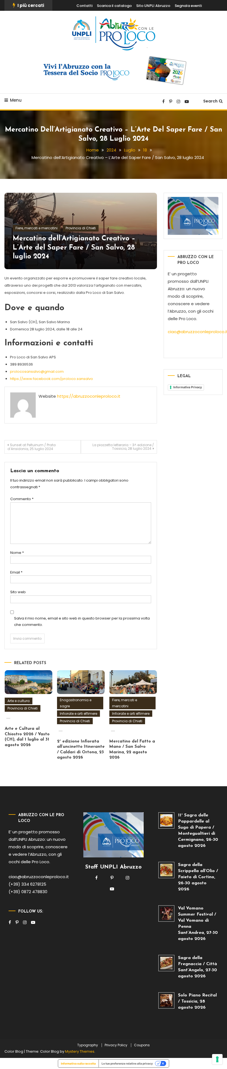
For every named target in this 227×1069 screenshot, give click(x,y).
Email (16, 572)
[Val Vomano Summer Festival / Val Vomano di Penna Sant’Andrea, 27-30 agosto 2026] (166, 913)
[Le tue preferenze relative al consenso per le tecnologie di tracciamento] (217, 1059)
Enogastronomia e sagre (75, 703)
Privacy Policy (116, 1045)
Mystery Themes (79, 1051)
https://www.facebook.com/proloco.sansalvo (51, 378)
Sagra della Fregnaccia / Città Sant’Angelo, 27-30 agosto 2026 (197, 967)
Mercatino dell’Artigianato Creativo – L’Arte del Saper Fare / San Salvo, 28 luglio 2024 (74, 247)
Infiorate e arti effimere (78, 713)
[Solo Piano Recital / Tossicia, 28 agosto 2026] (166, 1000)
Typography (87, 1045)
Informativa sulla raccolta (78, 1063)
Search (210, 101)
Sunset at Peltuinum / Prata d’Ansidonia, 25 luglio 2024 (31, 447)
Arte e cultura (18, 700)
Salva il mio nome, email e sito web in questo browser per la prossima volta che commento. (82, 621)
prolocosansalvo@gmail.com (37, 371)
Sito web (18, 592)
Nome (17, 552)
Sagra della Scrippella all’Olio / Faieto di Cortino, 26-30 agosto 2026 (198, 877)
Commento (21, 499)
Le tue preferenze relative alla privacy (127, 1063)
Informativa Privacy (187, 387)
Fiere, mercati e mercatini (37, 228)
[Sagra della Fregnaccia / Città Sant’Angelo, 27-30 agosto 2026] (166, 963)
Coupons (142, 1045)
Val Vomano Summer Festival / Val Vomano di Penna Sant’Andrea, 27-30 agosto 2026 (198, 923)
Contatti (84, 5)
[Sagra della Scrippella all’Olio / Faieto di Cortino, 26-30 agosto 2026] (166, 870)
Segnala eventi (188, 5)
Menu (16, 100)
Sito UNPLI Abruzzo (153, 5)
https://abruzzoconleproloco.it (88, 396)
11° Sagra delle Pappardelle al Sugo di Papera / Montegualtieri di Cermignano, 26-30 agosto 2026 (198, 830)
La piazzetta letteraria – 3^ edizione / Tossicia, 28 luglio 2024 (123, 447)
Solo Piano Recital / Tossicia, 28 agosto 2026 (197, 1001)
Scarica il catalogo (114, 5)
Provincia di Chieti (81, 228)
